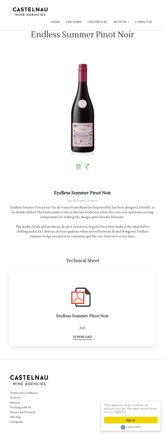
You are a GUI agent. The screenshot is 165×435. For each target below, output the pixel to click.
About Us (120, 22)
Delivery (15, 397)
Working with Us (20, 407)
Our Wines (73, 22)
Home (55, 22)
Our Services (97, 22)
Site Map (15, 417)
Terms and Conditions (24, 393)
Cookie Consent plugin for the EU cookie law (131, 427)
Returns (15, 402)
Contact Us (143, 22)
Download (82, 337)
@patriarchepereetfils (95, 207)
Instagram (16, 422)
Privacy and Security (23, 412)
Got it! (130, 420)
